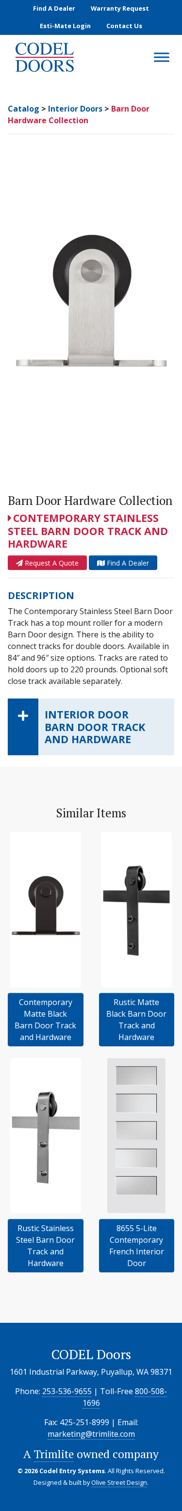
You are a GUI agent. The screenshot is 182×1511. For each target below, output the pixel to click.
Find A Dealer (54, 8)
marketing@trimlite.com (91, 1434)
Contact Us (124, 25)
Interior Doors (75, 108)
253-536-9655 (67, 1391)
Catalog (23, 108)
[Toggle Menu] (161, 57)
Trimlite (54, 1454)
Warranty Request (120, 8)
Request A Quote (51, 563)
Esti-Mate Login (65, 25)
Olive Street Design (119, 1482)
